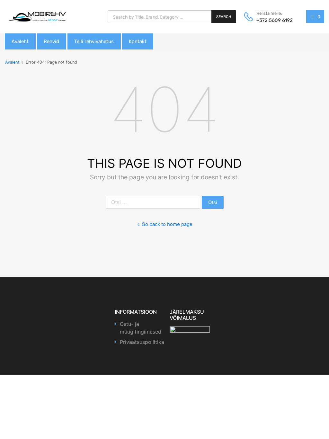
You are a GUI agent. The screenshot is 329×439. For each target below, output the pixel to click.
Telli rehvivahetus (94, 41)
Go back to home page (167, 224)
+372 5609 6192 (272, 20)
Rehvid (51, 41)
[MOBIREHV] (37, 16)
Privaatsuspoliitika (142, 342)
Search (223, 16)
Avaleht (20, 41)
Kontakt (138, 41)
